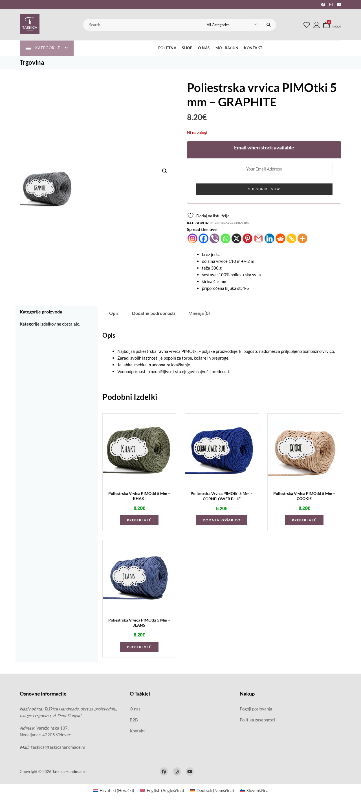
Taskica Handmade (68, 771)
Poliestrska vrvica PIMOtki (229, 223)
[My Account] (316, 25)
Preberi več (139, 520)
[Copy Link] (291, 238)
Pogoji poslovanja (256, 708)
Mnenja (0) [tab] (199, 313)
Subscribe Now (264, 189)
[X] (236, 238)
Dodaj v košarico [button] (222, 520)
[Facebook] (203, 238)
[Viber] (214, 238)
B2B (134, 719)
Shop (187, 48)
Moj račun (227, 48)
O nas (204, 48)
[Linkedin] (269, 238)
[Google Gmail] (258, 238)
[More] (302, 238)
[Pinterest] (247, 238)
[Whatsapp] (225, 238)
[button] (165, 171)
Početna (167, 48)
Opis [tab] (113, 313)
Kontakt (253, 48)
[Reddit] (280, 238)
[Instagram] (192, 238)
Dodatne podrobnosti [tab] (153, 313)
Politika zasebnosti (257, 719)
